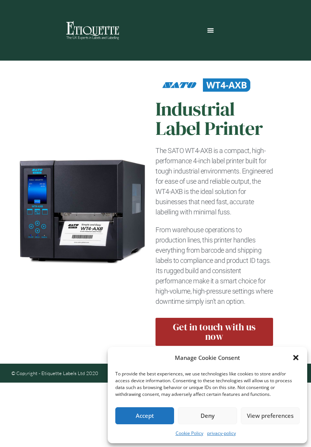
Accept (145, 415)
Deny (208, 415)
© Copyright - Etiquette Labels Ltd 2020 (54, 373)
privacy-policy (221, 433)
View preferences (270, 415)
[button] (296, 357)
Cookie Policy (189, 433)
